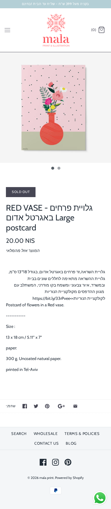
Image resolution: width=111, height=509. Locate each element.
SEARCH (19, 433)
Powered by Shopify (69, 478)
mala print (46, 478)
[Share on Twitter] (36, 406)
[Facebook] (43, 462)
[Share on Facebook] (24, 406)
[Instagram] (55, 462)
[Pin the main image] (47, 406)
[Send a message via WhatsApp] (100, 498)
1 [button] (52, 169)
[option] (55, 107)
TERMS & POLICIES (82, 433)
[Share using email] (75, 406)
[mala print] (55, 30)
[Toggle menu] (7, 29)
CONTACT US (46, 443)
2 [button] (59, 169)
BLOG (71, 443)
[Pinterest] (68, 462)
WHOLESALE (46, 433)
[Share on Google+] (61, 406)
